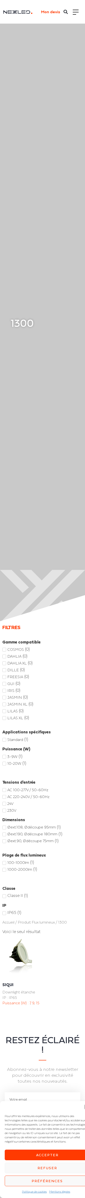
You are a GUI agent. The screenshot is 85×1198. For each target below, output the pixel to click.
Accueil (8, 922)
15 (37, 1003)
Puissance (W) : (16, 1003)
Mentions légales (59, 1191)
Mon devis (50, 11)
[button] (66, 12)
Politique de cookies (34, 1191)
